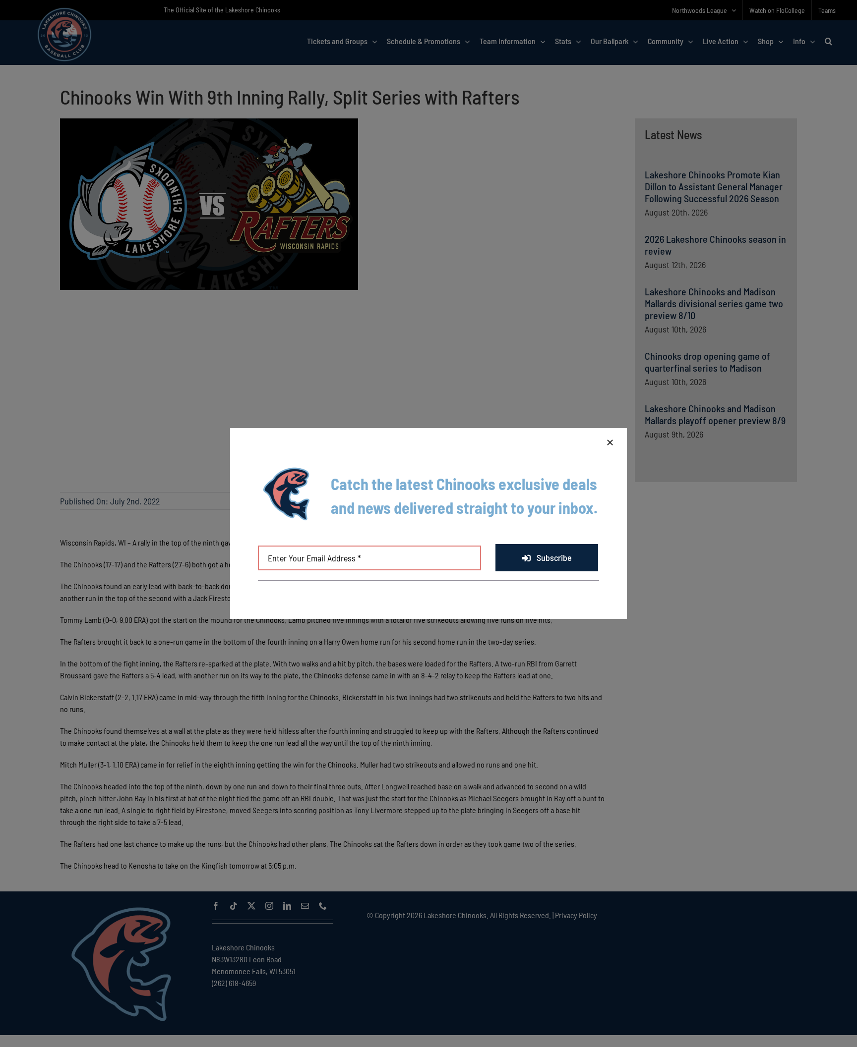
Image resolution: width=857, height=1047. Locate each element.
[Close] (610, 442)
